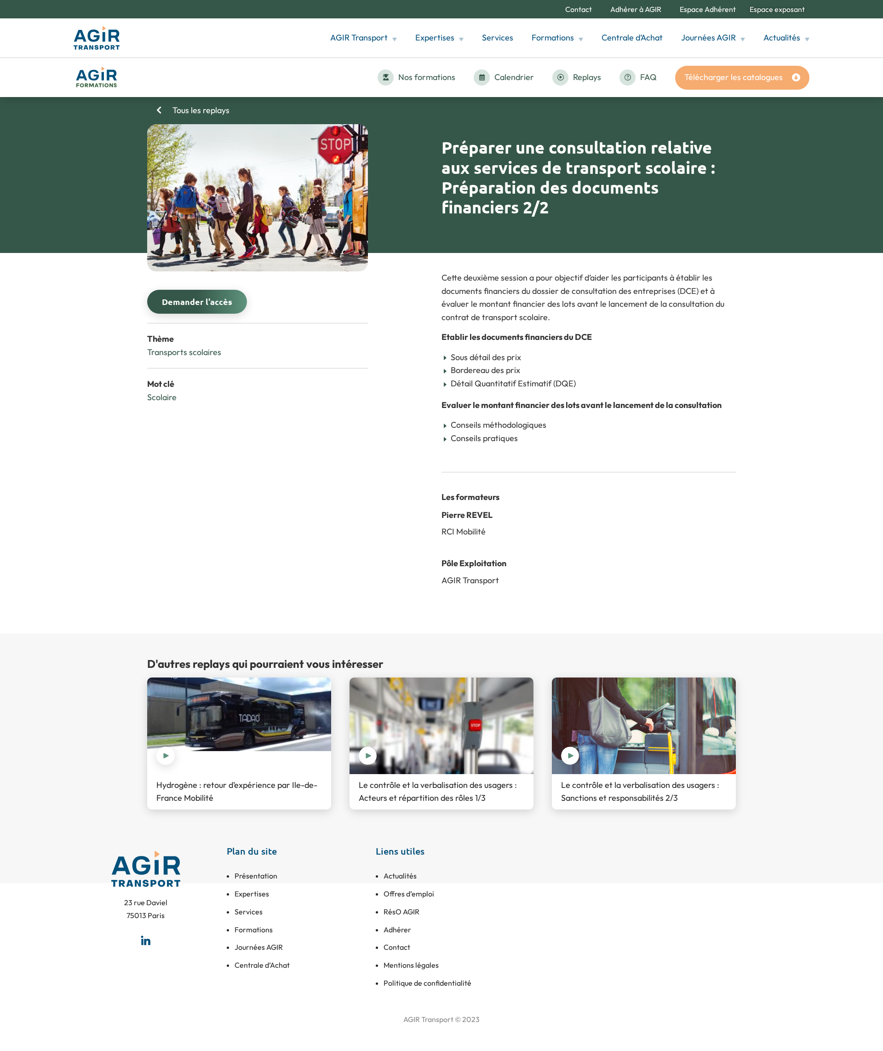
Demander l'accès (197, 301)
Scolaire (162, 397)
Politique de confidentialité (427, 983)
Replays (587, 77)
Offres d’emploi (409, 893)
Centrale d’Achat (632, 37)
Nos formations (426, 77)
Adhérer (397, 929)
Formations (553, 37)
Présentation (256, 875)
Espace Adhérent (708, 9)
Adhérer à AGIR (635, 9)
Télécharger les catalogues (733, 77)
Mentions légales (411, 965)
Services (497, 37)
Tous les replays (200, 110)
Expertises (434, 37)
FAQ (648, 77)
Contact (578, 9)
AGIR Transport (359, 37)
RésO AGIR (401, 911)
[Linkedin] (145, 940)
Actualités (781, 37)
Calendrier (514, 77)
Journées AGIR (708, 37)
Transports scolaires (184, 352)
